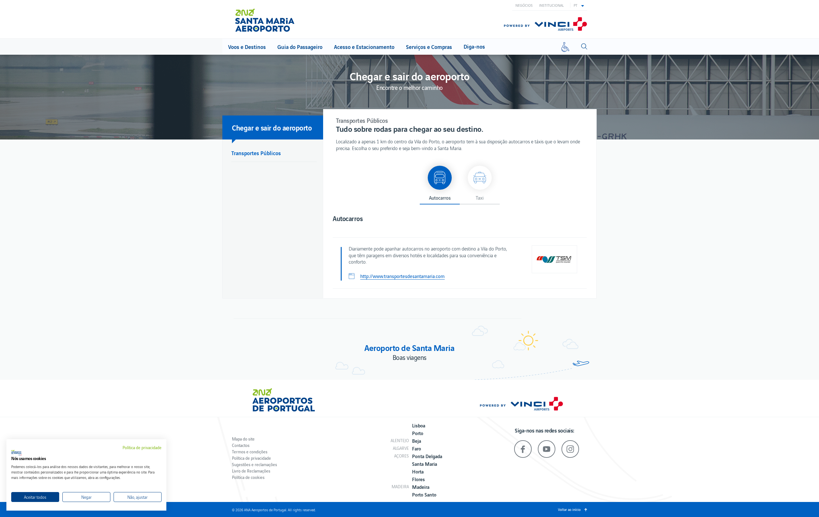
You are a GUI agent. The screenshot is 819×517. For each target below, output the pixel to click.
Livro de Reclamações (251, 471)
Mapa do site (243, 439)
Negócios (524, 5)
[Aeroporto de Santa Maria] (268, 20)
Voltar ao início (569, 509)
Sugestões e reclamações (254, 464)
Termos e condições (249, 452)
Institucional (551, 5)
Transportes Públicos (256, 153)
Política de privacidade (251, 458)
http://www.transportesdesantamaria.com (402, 276)
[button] (579, 5)
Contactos (241, 445)
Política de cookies (248, 477)
